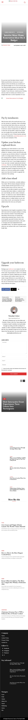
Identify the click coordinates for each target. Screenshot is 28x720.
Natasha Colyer (6, 45)
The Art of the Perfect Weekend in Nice (18, 468)
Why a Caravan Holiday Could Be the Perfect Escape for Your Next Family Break (18, 459)
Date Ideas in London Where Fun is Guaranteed (18, 478)
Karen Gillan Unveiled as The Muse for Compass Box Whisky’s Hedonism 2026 (13, 582)
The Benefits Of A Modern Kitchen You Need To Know (19, 300)
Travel (11, 456)
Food (2, 522)
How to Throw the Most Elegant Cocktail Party (12, 554)
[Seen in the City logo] (14, 2)
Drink (2, 550)
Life (4, 398)
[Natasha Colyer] (14, 310)
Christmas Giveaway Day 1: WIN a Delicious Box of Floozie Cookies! (12, 613)
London (11, 446)
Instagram (6, 650)
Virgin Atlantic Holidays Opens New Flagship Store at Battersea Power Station (17, 489)
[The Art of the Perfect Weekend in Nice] (5, 469)
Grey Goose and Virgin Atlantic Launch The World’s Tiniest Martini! (13, 525)
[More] (18, 289)
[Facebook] (2, 648)
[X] (2, 655)
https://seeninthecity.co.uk (14, 318)
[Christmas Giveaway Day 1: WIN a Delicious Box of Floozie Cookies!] (13, 599)
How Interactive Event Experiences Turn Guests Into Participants (13, 405)
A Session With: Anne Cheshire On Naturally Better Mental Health (7, 300)
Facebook (6, 648)
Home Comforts (10, 32)
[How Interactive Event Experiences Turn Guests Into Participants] (14, 395)
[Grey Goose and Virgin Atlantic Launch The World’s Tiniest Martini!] (13, 512)
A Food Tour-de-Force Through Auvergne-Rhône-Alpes (17, 448)
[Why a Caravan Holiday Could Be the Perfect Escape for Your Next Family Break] (5, 459)
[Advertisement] (14, 64)
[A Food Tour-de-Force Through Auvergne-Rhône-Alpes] (5, 449)
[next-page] (24, 381)
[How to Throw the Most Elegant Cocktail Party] (13, 540)
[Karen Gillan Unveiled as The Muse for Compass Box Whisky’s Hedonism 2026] (13, 568)
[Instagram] (2, 651)
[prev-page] (21, 381)
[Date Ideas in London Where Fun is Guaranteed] (5, 479)
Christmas (4, 609)
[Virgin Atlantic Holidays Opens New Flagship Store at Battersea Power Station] (5, 490)
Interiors (20, 32)
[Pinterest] (2, 653)
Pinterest (6, 653)
